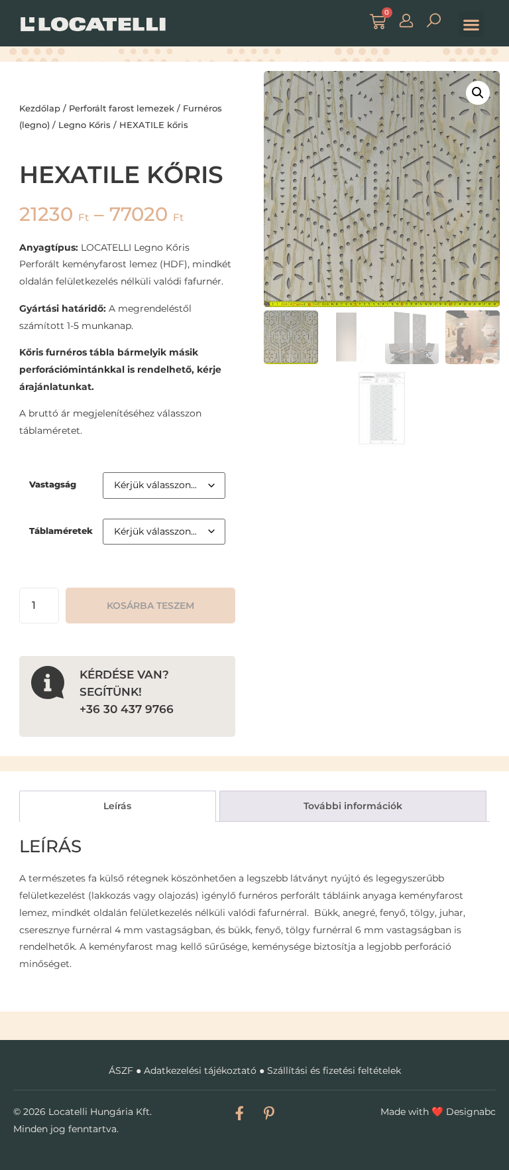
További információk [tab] (353, 806)
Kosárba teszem (150, 606)
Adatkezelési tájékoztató (200, 1070)
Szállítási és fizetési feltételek (334, 1070)
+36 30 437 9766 (127, 709)
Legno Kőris (84, 124)
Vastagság (52, 484)
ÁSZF (121, 1070)
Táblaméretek (61, 531)
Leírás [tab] (117, 806)
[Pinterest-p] (268, 1113)
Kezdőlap (39, 108)
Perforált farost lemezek (121, 108)
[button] (471, 24)
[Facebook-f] (239, 1113)
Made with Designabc (438, 1112)
